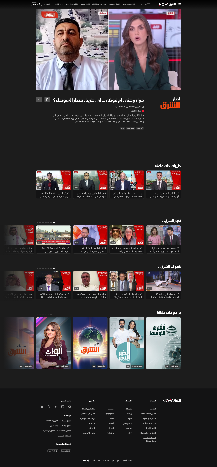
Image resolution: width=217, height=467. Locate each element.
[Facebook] (54, 406)
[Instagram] (61, 406)
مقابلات (110, 433)
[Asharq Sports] (66, 426)
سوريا (122, 128)
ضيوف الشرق (130, 128)
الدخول (34, 4)
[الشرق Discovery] (129, 4)
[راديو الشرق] (59, 4)
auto (169, 86)
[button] (109, 50)
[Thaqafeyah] (64, 436)
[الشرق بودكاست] (99, 4)
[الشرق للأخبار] (85, 4)
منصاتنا (92, 423)
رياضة (129, 413)
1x (161, 86)
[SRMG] (86, 460)
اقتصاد (111, 428)
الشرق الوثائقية (149, 418)
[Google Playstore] (65, 451)
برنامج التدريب (89, 433)
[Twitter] (47, 406)
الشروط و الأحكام (88, 413)
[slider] (108, 83)
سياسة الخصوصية (87, 418)
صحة (112, 418)
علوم (130, 418)
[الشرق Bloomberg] (72, 4)
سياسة (129, 428)
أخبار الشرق (140, 128)
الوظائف (91, 428)
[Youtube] (68, 406)
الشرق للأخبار (174, 366)
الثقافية (152, 409)
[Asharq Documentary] (49, 431)
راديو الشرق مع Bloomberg (149, 439)
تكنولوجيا (109, 413)
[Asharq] (66, 421)
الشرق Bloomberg (148, 433)
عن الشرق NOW (88, 409)
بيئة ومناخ (127, 423)
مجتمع (111, 409)
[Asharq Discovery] (64, 431)
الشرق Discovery (137, 366)
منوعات (128, 409)
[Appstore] (52, 451)
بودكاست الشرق (149, 423)
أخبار (167, 366)
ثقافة (111, 423)
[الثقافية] (145, 4)
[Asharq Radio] (54, 426)
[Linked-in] (41, 407)
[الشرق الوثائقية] (114, 4)
